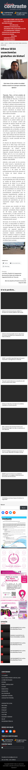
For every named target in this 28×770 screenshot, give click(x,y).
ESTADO (4, 682)
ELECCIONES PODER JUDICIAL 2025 (13, 19)
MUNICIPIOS (16, 32)
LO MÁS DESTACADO (7, 680)
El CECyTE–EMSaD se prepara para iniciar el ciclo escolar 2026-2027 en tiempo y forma (13, 451)
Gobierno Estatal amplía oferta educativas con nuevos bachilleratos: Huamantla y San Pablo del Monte (13, 335)
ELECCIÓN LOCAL (19, 21)
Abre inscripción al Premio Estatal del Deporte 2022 (15, 280)
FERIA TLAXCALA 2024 (7, 684)
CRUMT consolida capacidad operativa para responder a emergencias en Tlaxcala (13, 358)
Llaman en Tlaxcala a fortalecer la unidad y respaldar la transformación (13, 404)
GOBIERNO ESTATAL (9, 27)
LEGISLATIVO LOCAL (7, 32)
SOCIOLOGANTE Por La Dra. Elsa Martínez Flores (18, 628)
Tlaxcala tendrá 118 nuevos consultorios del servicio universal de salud (13, 381)
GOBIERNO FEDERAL (9, 38)
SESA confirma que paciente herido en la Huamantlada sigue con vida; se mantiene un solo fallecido (13, 428)
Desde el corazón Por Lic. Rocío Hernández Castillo (17, 636)
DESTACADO (9, 23)
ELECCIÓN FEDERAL (9, 21)
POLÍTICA (17, 27)
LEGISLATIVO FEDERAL (8, 34)
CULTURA (6, 30)
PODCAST (4, 710)
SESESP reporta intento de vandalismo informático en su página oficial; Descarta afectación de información (13, 475)
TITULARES (5, 675)
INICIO (4, 23)
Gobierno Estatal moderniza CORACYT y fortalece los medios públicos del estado (12, 311)
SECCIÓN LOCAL (14, 25)
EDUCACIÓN (22, 28)
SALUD (17, 28)
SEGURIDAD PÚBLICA (9, 28)
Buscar (3, 504)
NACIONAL (14, 36)
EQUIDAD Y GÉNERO (14, 30)
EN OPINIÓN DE (6, 693)
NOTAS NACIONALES (9, 39)
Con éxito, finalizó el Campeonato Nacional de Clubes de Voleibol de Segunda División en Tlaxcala (11, 274)
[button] (9, 610)
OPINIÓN (4, 708)
